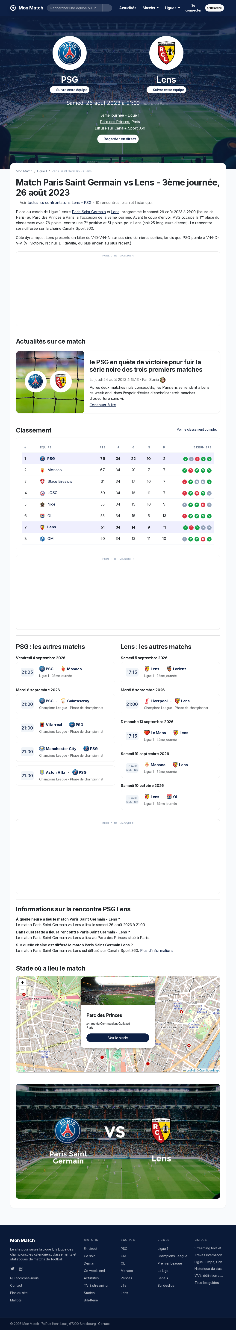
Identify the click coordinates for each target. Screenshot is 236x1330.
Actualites (91, 1278)
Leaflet (190, 1070)
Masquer (126, 255)
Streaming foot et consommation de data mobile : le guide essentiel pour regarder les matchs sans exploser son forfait (210, 1248)
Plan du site (19, 1293)
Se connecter (193, 7)
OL (49, 515)
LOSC (52, 492)
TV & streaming (96, 1285)
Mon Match (24, 171)
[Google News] (20, 1268)
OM (50, 538)
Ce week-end (94, 1271)
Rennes (126, 1278)
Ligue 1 (42, 171)
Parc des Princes (114, 121)
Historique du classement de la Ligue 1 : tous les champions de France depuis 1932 (210, 1269)
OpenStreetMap (209, 1070)
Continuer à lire (103, 405)
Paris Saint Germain (89, 211)
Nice (51, 504)
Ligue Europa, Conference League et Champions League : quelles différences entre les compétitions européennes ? (210, 1262)
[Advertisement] (118, 291)
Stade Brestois (59, 481)
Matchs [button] (149, 8)
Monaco (54, 470)
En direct (90, 1249)
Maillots (16, 1300)
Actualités (127, 8)
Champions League (172, 1256)
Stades (89, 1293)
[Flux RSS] (28, 1268)
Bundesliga (166, 1285)
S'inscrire (214, 8)
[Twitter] (12, 1268)
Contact (16, 1285)
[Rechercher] (107, 8)
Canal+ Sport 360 (130, 128)
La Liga (163, 1271)
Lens (115, 211)
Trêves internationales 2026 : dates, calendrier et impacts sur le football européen (210, 1255)
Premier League (170, 1263)
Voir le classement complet (197, 429)
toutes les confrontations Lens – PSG (59, 202)
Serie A (163, 1278)
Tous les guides (207, 1283)
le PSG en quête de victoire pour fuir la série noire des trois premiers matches (146, 365)
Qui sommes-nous (24, 1278)
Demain (89, 1263)
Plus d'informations (156, 950)
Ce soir (89, 1256)
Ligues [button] (171, 8)
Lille (124, 1285)
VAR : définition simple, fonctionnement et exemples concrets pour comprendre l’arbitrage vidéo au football (210, 1275)
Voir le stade (118, 1037)
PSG (51, 458)
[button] (152, 980)
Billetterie (91, 1300)
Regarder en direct (119, 139)
